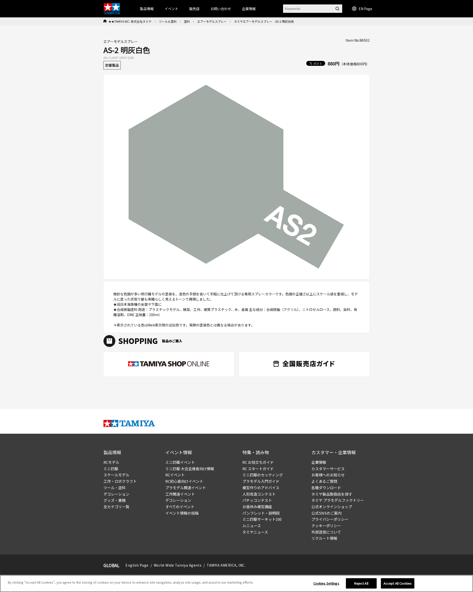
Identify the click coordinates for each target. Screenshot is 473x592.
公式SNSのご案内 (326, 513)
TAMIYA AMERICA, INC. (226, 565)
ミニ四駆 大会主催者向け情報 (189, 468)
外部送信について (326, 532)
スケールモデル (116, 474)
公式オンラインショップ (331, 506)
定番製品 (112, 65)
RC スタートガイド (258, 468)
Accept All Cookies (398, 583)
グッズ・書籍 (114, 500)
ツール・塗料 (114, 487)
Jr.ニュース (251, 525)
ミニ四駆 (110, 468)
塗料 (187, 21)
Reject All (361, 583)
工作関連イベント (180, 494)
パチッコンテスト (257, 500)
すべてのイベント (179, 506)
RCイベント (175, 474)
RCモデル (111, 462)
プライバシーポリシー (329, 519)
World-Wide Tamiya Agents (178, 565)
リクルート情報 (324, 538)
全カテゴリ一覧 (116, 506)
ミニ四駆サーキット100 (262, 519)
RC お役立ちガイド (258, 462)
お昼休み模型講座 (257, 506)
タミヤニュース (255, 532)
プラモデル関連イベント (185, 487)
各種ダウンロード (326, 487)
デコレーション (116, 494)
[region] (236, 583)
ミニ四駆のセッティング (262, 474)
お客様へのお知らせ (328, 474)
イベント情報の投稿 (182, 513)
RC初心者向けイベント (184, 481)
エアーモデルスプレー (212, 21)
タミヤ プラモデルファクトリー (337, 500)
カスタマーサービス (328, 468)
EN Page (365, 8)
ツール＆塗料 (168, 21)
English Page (137, 565)
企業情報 (318, 462)
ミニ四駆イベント (180, 462)
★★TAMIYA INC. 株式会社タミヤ (130, 21)
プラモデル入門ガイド (260, 481)
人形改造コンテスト (259, 494)
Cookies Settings (326, 583)
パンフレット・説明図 (261, 513)
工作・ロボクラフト (120, 481)
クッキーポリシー (326, 525)
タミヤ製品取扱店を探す (331, 494)
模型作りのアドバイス (260, 487)
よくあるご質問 (324, 481)
